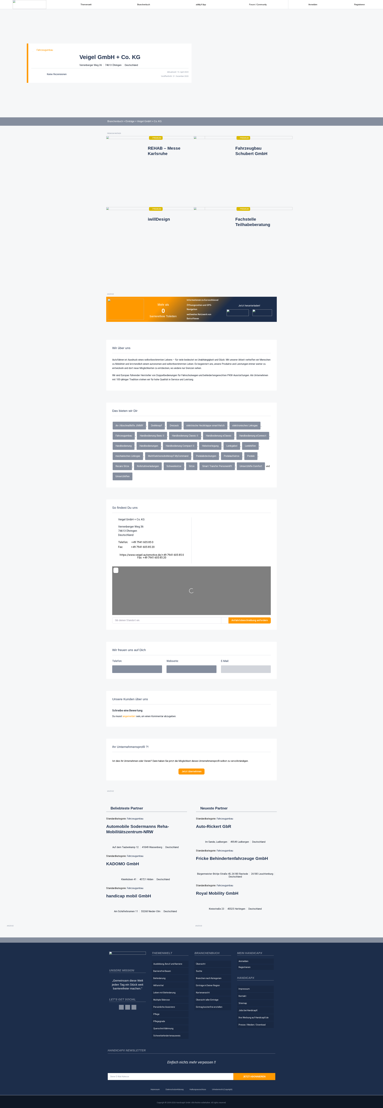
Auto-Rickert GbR (213, 826)
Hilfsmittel (158, 985)
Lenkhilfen (250, 445)
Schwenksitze (174, 466)
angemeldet (129, 716)
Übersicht (200, 964)
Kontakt (242, 996)
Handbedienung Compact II (180, 445)
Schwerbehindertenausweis (166, 1035)
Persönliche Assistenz (164, 1007)
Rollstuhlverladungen (148, 466)
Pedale (251, 456)
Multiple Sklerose (161, 1000)
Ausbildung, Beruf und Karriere (167, 964)
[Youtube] (134, 1007)
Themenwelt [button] (85, 4)
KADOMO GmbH (122, 863)
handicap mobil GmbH (128, 896)
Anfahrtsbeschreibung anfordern (249, 620)
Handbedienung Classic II (185, 435)
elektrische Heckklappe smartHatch (205, 425)
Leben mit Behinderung (164, 992)
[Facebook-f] (121, 1007)
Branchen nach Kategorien (208, 978)
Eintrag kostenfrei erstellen (209, 1007)
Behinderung (159, 978)
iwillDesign (159, 219)
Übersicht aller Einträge (207, 1000)
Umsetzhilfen (122, 476)
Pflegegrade (159, 1021)
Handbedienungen (148, 445)
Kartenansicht (203, 992)
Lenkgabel (231, 445)
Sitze (191, 466)
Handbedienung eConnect (252, 435)
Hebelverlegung (210, 445)
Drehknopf (156, 425)
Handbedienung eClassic (218, 435)
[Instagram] (127, 1007)
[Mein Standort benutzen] (225, 620)
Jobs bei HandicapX (248, 1010)
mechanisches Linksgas (127, 456)
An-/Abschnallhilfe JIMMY (129, 425)
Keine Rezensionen (57, 74)
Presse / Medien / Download (252, 1025)
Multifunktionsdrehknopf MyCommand (168, 456)
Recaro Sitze (122, 466)
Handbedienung (123, 445)
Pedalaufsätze (231, 456)
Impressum (244, 989)
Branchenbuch (115, 121)
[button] (246, 669)
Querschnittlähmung (163, 1028)
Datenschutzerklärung (175, 1089)
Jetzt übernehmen (192, 771)
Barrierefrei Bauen (162, 971)
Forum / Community (258, 4)
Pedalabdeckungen (206, 456)
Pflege (156, 1014)
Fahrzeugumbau (45, 50)
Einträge (130, 121)
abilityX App (201, 4)
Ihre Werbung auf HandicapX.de (254, 1017)
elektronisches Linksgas (245, 425)
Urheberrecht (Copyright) (222, 1089)
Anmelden (312, 4)
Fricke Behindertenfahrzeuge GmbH (232, 858)
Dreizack (174, 425)
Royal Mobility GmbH (217, 893)
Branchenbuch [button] (143, 4)
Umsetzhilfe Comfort (251, 466)
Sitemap (243, 1003)
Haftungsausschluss (198, 1089)
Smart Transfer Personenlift (217, 466)
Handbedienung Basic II (152, 435)
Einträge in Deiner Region (208, 985)
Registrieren (359, 4)
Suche (199, 971)
